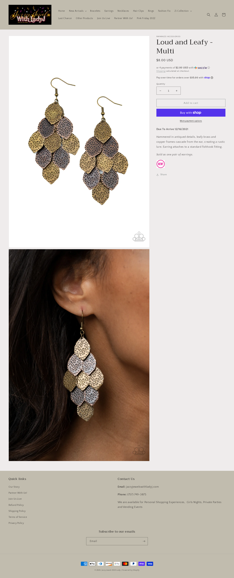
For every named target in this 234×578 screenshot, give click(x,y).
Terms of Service (18, 517)
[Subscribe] (144, 541)
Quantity (160, 84)
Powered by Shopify (130, 570)
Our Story (14, 487)
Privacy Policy (16, 523)
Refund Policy (16, 505)
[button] (77, 11)
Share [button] (163, 174)
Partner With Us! (18, 493)
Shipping (160, 71)
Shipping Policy (17, 511)
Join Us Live (15, 499)
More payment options (191, 121)
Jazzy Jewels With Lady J (112, 570)
